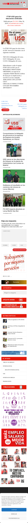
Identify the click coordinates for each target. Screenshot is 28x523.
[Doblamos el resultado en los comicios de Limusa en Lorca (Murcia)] (14, 176)
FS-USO (15, 21)
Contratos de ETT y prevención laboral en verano (15, 339)
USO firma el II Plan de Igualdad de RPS (16, 326)
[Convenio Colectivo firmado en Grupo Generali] (5, 333)
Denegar (14, 514)
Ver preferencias (14, 518)
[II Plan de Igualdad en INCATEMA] (5, 321)
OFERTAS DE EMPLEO (9, 377)
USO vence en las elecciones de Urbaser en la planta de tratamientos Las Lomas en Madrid (14, 162)
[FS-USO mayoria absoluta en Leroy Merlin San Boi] (14, 200)
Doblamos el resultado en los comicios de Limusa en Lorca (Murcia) (14, 187)
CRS (4, 373)
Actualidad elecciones (16, 23)
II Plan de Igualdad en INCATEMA (16, 319)
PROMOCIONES (7, 381)
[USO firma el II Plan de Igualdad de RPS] (5, 327)
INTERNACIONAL (7, 366)
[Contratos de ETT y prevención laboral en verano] (5, 340)
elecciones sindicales (14, 25)
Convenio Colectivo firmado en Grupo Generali (15, 333)
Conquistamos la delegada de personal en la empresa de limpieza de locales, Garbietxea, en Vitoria (13, 136)
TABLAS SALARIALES (8, 362)
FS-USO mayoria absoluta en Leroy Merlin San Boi (14, 210)
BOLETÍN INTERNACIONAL (12, 369)
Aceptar (14, 509)
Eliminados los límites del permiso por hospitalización (16, 345)
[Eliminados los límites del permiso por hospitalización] (5, 346)
